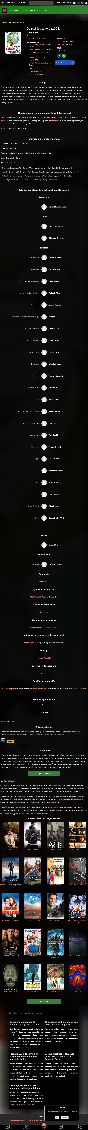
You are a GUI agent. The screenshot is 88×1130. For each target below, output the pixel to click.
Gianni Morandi (35, 45)
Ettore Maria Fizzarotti (37, 38)
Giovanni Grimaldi (36, 74)
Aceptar (64, 1117)
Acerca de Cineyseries (17, 1120)
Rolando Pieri (80, 689)
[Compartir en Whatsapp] (64, 55)
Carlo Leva (44, 612)
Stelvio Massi (44, 582)
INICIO (59, 3)
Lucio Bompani (8, 689)
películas (4, 121)
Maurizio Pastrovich (38, 689)
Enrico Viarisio (35, 63)
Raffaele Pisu (34, 58)
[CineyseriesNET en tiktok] (86, 3)
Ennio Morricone (36, 627)
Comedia (60, 44)
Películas (44, 1001)
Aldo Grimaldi (35, 597)
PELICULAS (67, 3)
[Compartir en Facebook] (59, 55)
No (57, 1117)
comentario (54, 121)
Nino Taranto (34, 53)
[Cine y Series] (13, 4)
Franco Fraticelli (44, 658)
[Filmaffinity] (3, 741)
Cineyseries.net (56, 785)
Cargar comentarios (44, 773)
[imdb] (10, 741)
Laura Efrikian (34, 50)
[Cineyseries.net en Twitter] (82, 3)
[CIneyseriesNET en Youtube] (74, 3)
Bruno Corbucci (35, 71)
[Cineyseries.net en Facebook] (78, 3)
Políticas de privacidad (35, 1120)
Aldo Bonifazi (29, 643)
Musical (69, 44)
